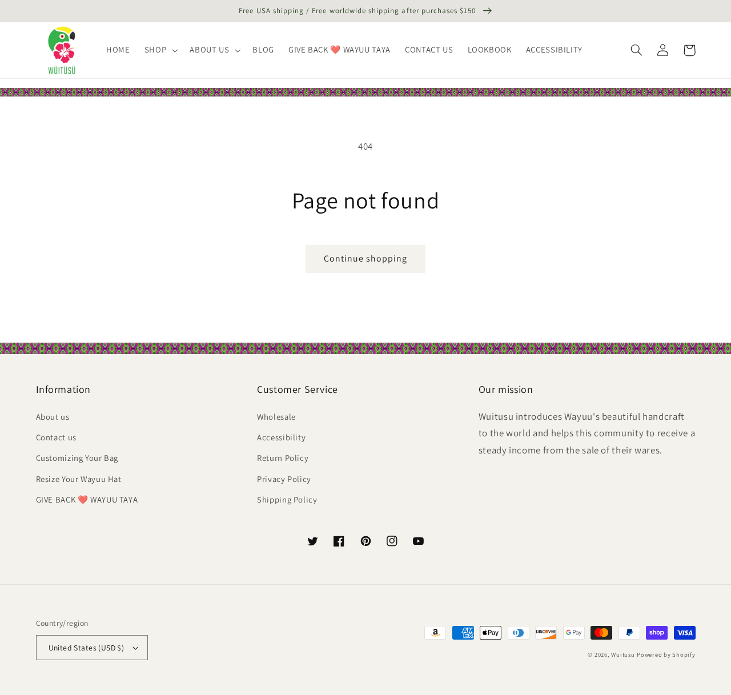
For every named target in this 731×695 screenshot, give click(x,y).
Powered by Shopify (666, 654)
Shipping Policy (287, 499)
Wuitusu (622, 654)
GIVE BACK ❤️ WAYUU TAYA (87, 499)
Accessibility (281, 437)
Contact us (56, 437)
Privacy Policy (284, 478)
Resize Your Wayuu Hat (79, 478)
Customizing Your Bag (77, 457)
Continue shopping (366, 258)
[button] (159, 50)
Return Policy (282, 457)
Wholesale (276, 416)
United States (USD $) (86, 647)
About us (53, 416)
